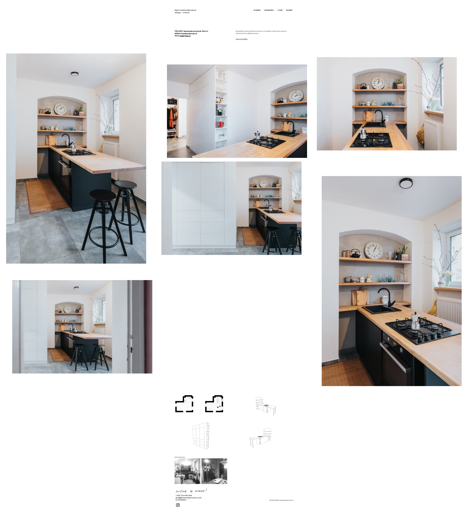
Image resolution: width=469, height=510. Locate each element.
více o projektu (241, 39)
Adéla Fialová (185, 36)
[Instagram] (178, 505)
